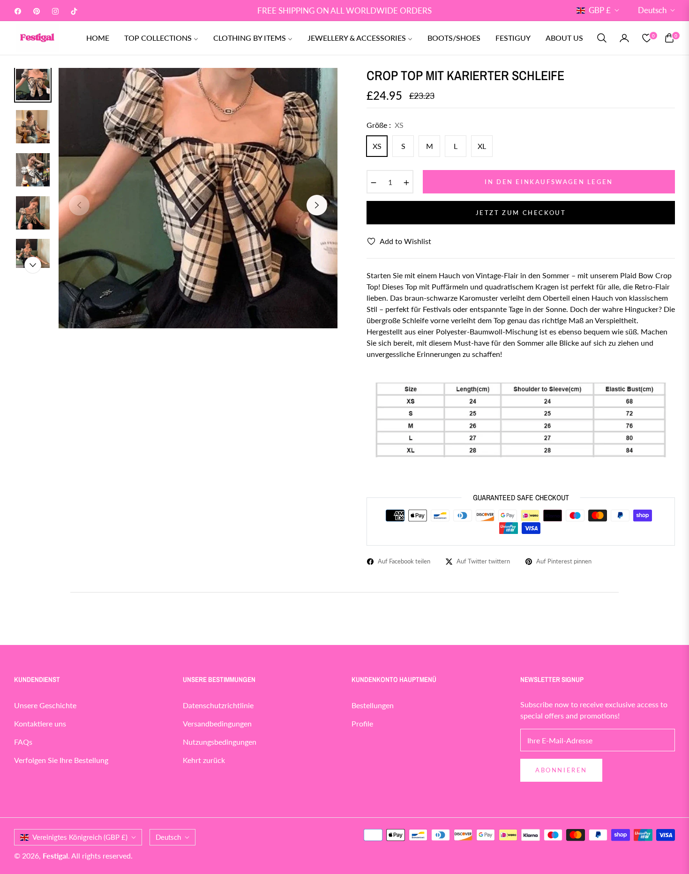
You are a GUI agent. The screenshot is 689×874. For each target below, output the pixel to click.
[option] (198, 198)
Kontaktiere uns (40, 723)
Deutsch (652, 10)
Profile (362, 723)
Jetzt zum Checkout (521, 212)
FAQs (23, 741)
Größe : (385, 124)
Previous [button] (79, 205)
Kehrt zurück (204, 759)
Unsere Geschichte (45, 705)
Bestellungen (373, 705)
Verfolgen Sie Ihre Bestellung (61, 759)
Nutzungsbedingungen (219, 741)
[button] (602, 38)
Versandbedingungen (217, 723)
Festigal (55, 855)
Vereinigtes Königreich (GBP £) (79, 837)
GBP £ (600, 10)
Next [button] (317, 205)
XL (482, 145)
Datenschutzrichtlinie (218, 705)
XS (377, 145)
